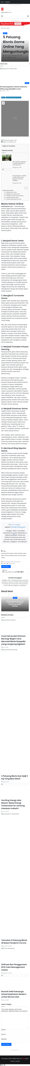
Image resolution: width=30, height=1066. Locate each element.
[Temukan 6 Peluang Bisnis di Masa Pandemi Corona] (15, 876)
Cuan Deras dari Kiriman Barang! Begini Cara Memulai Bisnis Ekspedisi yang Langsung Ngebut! (13, 640)
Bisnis (5, 33)
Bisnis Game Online (8, 190)
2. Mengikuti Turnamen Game (13, 194)
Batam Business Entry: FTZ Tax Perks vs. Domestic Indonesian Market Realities (15, 603)
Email (3, 1034)
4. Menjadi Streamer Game (12, 197)
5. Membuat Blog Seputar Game (13, 199)
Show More (5, 566)
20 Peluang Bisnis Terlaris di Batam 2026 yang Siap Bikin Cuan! (13, 88)
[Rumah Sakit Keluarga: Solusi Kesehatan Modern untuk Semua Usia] (15, 982)
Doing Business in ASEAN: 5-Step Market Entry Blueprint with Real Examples (19, 178)
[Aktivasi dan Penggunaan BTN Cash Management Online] (15, 955)
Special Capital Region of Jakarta (13, 97)
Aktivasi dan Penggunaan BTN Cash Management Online (14, 967)
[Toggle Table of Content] (25, 188)
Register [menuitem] (7, 2)
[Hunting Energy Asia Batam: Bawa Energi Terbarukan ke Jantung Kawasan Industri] (15, 791)
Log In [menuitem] (2, 2)
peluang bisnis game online (9, 553)
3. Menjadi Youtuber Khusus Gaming (14, 195)
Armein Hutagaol (18, 527)
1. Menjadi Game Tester (11, 192)
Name (3, 1030)
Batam (3, 97)
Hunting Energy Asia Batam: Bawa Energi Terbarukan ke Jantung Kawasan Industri (13, 804)
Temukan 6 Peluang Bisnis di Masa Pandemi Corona (14, 941)
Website (4, 1039)
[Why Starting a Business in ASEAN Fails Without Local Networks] (6, 157)
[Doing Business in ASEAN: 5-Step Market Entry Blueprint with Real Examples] (6, 171)
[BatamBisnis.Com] (6, 12)
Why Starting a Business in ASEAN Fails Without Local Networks (19, 163)
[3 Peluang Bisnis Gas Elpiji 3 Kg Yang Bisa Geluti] (15, 712)
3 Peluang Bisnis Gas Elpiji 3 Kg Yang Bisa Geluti (14, 777)
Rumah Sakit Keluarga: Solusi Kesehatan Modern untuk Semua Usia (13, 994)
